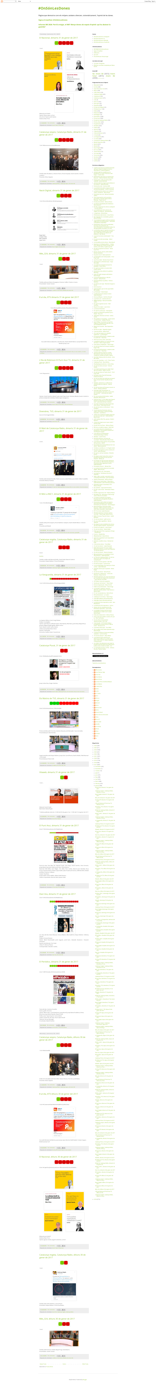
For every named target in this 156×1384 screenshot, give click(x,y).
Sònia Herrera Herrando (102, 714)
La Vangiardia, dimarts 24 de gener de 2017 (105, 1139)
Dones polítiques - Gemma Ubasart (103, 297)
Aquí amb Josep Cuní (99, 89)
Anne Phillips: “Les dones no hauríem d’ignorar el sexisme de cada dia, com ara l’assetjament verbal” (103, 323)
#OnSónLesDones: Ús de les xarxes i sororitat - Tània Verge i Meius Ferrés (103, 513)
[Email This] (58, 123)
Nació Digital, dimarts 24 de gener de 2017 (104, 1154)
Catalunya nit (97, 96)
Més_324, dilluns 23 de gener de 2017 (104, 1189)
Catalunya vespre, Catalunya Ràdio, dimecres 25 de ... (104, 1066)
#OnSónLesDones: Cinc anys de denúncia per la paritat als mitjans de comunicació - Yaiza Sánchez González (104, 578)
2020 (95, 758)
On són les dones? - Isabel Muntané (103, 546)
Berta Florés (99, 679)
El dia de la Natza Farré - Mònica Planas (104, 615)
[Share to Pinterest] (64, 123)
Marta (97, 710)
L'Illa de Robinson (68, 404)
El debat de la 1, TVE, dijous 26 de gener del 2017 (103, 1010)
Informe (96, 129)
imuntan (98, 733)
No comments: (51, 123)
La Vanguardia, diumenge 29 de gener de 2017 (105, 923)
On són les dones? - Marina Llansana (103, 552)
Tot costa (96, 153)
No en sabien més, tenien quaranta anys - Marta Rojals (104, 630)
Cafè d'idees (97, 92)
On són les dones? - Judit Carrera (102, 519)
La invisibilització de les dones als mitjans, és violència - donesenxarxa (103, 210)
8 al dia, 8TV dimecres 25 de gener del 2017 (105, 1069)
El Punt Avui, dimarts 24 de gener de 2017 (104, 1151)
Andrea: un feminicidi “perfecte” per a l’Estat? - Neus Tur (103, 313)
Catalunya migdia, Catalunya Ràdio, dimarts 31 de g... (104, 817)
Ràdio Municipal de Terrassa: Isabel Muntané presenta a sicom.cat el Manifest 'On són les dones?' (104, 549)
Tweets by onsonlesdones (99, 663)
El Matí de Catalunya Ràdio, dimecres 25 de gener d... (104, 1090)
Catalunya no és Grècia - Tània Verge (103, 597)
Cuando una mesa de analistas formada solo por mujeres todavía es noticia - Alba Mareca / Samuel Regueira (104, 169)
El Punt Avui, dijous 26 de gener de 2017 (104, 1049)
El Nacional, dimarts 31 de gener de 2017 (58, 37)
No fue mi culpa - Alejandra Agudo (102, 329)
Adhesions (96, 53)
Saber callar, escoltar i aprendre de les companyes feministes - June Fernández (104, 477)
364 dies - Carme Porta (100, 436)
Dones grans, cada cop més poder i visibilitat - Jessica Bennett (103, 180)
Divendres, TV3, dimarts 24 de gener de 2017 (104, 1144)
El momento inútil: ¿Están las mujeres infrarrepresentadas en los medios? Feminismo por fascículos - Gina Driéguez (104, 503)
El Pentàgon (97, 114)
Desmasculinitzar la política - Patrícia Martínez (103, 281)
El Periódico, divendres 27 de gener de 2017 (105, 1006)
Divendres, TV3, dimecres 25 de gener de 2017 (105, 1097)
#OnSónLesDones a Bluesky (101, 40)
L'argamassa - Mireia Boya (100, 213)
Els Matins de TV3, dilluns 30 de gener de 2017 (104, 876)
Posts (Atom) (49, 1366)
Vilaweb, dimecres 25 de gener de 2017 (103, 1100)
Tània (97, 717)
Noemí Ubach (99, 712)
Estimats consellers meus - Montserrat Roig (103, 541)
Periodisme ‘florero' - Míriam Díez (102, 466)
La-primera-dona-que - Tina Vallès (102, 627)
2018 (95, 762)
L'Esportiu (96, 131)
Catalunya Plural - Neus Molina (101, 362)
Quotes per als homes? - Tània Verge (103, 583)
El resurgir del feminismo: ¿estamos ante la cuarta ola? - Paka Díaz (104, 337)
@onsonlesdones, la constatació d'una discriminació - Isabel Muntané (104, 554)
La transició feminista (99, 309)
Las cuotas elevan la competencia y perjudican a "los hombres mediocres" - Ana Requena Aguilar (104, 430)
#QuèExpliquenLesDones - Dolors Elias (104, 364)
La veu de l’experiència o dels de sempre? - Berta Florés (102, 278)
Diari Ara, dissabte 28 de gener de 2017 (104, 953)
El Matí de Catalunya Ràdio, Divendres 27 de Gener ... (104, 996)
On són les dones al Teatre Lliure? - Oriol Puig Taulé (104, 372)
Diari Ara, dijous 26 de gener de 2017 (104, 1052)
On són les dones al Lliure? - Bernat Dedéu (103, 366)
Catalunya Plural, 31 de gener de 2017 (57, 645)
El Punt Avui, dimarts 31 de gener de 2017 (59, 825)
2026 (95, 745)
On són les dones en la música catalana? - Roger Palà (104, 347)
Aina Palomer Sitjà (100, 672)
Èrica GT (98, 719)
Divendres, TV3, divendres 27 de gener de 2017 (105, 986)
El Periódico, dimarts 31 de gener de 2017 (58, 961)
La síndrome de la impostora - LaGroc (103, 605)
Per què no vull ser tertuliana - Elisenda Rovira (104, 453)
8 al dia (54, 351)
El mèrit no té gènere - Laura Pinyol (102, 527)
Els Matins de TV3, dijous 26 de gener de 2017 (104, 1060)
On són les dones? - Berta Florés (102, 572)
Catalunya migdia (56, 567)
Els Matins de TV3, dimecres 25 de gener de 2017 (103, 1114)
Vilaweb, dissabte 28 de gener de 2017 (105, 933)
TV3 (58, 421)
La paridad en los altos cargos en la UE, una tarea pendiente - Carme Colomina (104, 188)
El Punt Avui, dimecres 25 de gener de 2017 (104, 1104)
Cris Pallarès (99, 684)
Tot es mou (97, 155)
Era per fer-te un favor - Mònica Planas (103, 425)
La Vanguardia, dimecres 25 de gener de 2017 (104, 1086)
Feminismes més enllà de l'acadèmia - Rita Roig (103, 271)
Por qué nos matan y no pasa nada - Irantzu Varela (103, 268)
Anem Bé (54, 818)
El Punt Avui (61, 404)
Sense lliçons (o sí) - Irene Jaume (102, 471)
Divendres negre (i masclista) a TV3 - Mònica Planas (103, 485)
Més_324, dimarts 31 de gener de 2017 (57, 253)
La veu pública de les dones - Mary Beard (104, 242)
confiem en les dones (57, 290)
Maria (97, 705)
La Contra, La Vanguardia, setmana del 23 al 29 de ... (105, 920)
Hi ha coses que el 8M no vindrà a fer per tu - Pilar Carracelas (104, 617)
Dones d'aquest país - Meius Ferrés (103, 585)
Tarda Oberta (97, 151)
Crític (95, 100)
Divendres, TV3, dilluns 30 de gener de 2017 (105, 869)
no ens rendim (77, 351)
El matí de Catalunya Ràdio (58, 487)
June (96, 775)
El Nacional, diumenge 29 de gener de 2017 (104, 904)
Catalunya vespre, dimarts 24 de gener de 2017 (105, 1123)
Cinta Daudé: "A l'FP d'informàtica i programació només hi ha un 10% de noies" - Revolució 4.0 (103, 624)
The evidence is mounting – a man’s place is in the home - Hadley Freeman (104, 319)
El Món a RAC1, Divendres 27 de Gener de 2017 (105, 999)
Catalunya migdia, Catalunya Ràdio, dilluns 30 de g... (104, 851)
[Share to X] (61, 123)
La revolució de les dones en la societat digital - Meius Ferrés (104, 468)
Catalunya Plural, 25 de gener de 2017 (104, 1120)
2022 (95, 754)
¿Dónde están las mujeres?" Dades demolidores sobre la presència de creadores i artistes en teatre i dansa (103, 354)
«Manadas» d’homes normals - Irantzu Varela (103, 316)
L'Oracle (96, 135)
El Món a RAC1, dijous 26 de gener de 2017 (104, 1042)
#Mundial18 (97, 85)
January (97, 785)
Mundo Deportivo (98, 142)
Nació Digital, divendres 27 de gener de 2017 (104, 1003)
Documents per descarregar (101, 56)
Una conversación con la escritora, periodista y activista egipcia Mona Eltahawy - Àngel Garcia (102, 199)
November (98, 768)
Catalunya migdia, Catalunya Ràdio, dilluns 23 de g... (104, 1195)
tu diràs (96, 161)
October (97, 771)
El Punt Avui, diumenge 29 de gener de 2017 (105, 913)
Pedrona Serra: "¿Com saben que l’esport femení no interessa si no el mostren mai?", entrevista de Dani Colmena (104, 401)
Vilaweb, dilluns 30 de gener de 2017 (104, 879)
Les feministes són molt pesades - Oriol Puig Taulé (104, 257)
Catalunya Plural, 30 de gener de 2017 (104, 859)
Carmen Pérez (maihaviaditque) (104, 681)
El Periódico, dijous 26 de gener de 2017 (104, 1055)
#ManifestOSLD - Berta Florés (101, 536)
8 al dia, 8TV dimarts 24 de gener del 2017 (104, 1130)
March (97, 781)
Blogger (85, 1379)
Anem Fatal (55, 125)
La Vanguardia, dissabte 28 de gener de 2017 (104, 927)
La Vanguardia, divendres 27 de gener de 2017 (105, 973)
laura (97, 736)
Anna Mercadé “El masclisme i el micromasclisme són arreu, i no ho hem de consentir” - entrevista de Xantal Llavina (104, 392)
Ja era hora (100, 78)
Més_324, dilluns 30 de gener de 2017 (57, 1318)
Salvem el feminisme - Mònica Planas (103, 479)
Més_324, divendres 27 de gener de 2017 (104, 970)
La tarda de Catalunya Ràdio (101, 140)
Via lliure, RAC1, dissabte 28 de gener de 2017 (104, 939)
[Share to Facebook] (63, 123)
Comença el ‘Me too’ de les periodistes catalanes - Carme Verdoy (104, 633)
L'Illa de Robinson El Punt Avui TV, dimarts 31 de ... (103, 803)
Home (64, 1364)
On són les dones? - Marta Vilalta (102, 529)
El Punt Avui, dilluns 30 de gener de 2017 (104, 885)
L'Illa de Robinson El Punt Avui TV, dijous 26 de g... (103, 1032)
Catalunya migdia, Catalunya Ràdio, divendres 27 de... (104, 966)
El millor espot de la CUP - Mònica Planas (104, 492)
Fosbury (96, 127)
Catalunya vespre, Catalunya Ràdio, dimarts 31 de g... (104, 791)
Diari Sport (96, 103)
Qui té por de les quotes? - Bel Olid (103, 561)
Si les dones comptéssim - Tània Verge (103, 344)
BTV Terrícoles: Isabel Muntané (102, 511)
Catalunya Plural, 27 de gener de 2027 (104, 976)
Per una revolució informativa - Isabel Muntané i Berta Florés (103, 396)
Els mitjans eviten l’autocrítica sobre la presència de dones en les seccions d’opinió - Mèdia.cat (103, 457)
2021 (95, 756)
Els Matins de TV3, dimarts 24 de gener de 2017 (105, 1160)
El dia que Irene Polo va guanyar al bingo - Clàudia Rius (104, 531)
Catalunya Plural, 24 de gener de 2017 (104, 1142)
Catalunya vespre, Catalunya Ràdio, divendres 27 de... (104, 963)
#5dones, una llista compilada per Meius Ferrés (104, 66)
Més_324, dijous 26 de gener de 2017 (104, 1030)
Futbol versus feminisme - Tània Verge (103, 586)
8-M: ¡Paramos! (97, 287)
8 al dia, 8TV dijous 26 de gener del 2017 (104, 1013)
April (96, 779)
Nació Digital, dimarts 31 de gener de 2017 (59, 190)
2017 (95, 764)
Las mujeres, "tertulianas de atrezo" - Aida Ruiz (103, 473)
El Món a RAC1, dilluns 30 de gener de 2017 (104, 865)
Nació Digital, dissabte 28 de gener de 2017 (105, 946)
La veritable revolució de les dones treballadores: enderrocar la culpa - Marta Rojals (103, 612)
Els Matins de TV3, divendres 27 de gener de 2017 (104, 989)
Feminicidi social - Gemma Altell (102, 186)
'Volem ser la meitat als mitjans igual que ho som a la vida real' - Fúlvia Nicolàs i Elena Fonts (104, 416)
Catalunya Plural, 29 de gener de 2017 (104, 907)
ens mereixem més (68, 351)
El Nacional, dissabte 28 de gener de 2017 (104, 942)
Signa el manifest (98, 51)
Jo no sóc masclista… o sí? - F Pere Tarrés (104, 360)
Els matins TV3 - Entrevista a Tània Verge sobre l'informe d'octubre (104, 495)
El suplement (97, 124)
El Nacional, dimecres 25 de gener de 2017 (104, 1083)
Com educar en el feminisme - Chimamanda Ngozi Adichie (101, 434)
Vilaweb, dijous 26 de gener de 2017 (104, 1063)
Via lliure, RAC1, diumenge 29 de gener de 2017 (105, 894)
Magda (97, 700)
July (96, 773)
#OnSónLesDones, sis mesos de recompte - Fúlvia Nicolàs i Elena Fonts (103, 439)
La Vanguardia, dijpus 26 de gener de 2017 (104, 1036)
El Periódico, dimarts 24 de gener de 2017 (104, 1172)
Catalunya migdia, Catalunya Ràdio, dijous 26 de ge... (104, 1027)
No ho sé (96, 149)
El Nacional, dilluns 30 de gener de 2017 (58, 1156)
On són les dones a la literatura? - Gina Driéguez (103, 407)
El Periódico (55, 1027)
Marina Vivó (99, 707)
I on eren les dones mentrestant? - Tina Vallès (104, 236)
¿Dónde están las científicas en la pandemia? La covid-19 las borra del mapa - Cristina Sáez (103, 173)
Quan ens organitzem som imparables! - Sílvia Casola (104, 538)
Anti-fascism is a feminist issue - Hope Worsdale (103, 262)
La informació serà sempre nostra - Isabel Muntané (103, 294)
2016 (95, 1199)
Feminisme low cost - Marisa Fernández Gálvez (104, 194)
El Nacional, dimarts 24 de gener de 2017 (104, 1126)
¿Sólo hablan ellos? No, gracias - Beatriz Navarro (104, 419)
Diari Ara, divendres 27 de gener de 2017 (104, 982)
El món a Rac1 (55, 532)
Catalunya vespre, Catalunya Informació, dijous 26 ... (102, 1023)
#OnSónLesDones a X (99, 38)
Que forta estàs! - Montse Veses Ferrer (103, 260)
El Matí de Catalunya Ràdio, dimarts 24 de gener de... (105, 1163)
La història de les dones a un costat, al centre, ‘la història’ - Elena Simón (103, 191)
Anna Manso (99, 677)
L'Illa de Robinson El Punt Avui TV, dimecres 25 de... (103, 1080)
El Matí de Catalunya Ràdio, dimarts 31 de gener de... (105, 810)
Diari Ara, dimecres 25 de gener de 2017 (104, 1107)
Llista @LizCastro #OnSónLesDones (103, 600)
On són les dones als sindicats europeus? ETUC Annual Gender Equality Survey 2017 (104, 380)
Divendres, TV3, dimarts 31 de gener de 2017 (60, 411)
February (97, 783)
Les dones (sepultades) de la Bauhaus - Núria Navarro (104, 204)
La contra (96, 138)
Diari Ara (54, 954)
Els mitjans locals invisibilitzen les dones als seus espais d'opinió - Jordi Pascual (104, 524)
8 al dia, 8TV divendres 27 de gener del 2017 (105, 960)
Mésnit (95, 146)
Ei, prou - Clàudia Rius (99, 534)
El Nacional (60, 125)
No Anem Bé (72, 183)
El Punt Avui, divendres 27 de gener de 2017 (105, 979)
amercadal (98, 721)
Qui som (96, 54)
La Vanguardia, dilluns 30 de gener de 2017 (104, 872)
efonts (97, 729)
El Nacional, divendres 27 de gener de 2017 (104, 956)
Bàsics (95, 90)
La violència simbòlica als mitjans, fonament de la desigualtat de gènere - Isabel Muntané (104, 499)
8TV (57, 351)
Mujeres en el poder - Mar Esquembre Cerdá (103, 327)
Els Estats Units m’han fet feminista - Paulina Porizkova (103, 375)
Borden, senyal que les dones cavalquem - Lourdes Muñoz (104, 207)
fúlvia (97, 731)
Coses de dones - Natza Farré (101, 331)
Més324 (65, 290)
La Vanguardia (61, 638)
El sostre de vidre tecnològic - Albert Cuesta (103, 239)
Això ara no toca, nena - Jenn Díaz (102, 339)
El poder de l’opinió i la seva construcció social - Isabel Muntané (104, 450)
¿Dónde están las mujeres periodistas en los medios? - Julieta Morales (104, 183)
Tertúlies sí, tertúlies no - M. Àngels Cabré (104, 448)
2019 (95, 760)
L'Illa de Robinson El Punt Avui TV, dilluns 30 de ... (103, 856)
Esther (97, 689)
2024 (95, 750)
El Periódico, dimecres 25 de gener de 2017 (105, 1117)
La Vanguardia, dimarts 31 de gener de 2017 (60, 574)
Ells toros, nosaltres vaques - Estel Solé (103, 427)
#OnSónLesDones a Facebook (101, 42)
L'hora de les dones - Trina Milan (102, 544)
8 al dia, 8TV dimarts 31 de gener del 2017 (59, 297)
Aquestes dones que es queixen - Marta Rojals (104, 569)
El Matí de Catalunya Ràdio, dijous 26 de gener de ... (104, 1039)
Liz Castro (98, 693)
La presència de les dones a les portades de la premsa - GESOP (104, 442)
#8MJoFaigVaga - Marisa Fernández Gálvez (103, 301)
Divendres (54, 421)
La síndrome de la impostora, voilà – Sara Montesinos (104, 603)
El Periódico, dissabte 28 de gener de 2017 (104, 936)
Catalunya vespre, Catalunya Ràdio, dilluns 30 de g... (104, 841)
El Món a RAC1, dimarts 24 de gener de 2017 (105, 1167)
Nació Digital (55, 246)
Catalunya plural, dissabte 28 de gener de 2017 (105, 930)
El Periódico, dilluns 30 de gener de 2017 (104, 888)
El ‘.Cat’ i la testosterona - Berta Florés (103, 593)
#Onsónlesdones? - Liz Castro (101, 595)
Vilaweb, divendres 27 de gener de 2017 (104, 992)
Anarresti (98, 674)
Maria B (97, 703)
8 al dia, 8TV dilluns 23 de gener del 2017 (104, 1176)
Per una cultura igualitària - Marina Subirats (102, 521)
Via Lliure (96, 157)
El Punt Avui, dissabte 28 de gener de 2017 (104, 949)
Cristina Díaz (99, 686)
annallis (97, 724)
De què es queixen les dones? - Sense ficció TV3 (103, 249)
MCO (97, 696)
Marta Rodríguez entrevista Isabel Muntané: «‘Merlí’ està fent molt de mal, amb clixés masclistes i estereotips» (104, 508)
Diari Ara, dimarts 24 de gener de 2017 (105, 1170)
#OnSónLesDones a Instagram (101, 36)
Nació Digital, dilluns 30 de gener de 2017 (104, 881)
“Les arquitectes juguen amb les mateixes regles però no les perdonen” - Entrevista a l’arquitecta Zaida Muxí (104, 221)
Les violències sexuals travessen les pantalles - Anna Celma (103, 265)
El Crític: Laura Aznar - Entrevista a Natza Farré (104, 490)
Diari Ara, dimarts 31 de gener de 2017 (57, 894)
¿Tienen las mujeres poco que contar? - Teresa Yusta (104, 422)
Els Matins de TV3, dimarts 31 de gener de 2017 (61, 698)
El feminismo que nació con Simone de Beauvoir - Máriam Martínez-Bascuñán (103, 177)
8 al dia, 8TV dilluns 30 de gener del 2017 (58, 1093)
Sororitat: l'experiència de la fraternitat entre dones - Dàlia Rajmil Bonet (104, 404)
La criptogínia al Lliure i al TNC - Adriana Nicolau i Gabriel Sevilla (104, 648)
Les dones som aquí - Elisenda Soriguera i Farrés (104, 284)
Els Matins (54, 765)
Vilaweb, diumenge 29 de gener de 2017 (104, 900)
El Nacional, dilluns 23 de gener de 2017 (104, 1186)
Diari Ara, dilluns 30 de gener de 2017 (104, 891)
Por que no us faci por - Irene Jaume (103, 310)
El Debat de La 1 (98, 109)
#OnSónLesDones (54, 8)
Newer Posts (43, 1364)
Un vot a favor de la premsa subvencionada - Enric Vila (101, 620)
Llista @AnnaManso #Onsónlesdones (103, 598)
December (98, 766)
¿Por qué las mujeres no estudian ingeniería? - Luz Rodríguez (102, 333)
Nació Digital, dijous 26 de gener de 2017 (104, 1020)
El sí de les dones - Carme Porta (102, 563)
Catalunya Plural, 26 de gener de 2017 (104, 1058)
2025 (95, 747)
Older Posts (85, 1364)
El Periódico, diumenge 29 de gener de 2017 (105, 897)
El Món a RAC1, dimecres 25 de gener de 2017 (104, 1093)
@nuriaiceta (99, 670)
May (96, 777)
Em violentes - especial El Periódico (103, 487)
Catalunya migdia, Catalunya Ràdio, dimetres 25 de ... (104, 1073)
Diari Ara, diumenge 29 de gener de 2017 (104, 916)
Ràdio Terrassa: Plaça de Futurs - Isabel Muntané (104, 516)
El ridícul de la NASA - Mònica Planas (103, 202)
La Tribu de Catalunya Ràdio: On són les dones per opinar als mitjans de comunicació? (104, 558)
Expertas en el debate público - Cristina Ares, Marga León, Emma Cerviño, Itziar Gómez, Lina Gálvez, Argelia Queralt (104, 245)
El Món (95, 111)
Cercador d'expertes (99, 63)
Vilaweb (59, 818)
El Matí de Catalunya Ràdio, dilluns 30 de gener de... (104, 862)
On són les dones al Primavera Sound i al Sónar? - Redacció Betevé (104, 388)
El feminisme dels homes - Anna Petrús (103, 215)
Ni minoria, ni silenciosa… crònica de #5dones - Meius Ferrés (103, 574)
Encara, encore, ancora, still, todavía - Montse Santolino (103, 252)
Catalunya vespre (64, 183)
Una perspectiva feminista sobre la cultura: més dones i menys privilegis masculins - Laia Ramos (103, 411)
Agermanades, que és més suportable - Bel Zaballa (104, 289)
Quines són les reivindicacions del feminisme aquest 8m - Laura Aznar (103, 608)
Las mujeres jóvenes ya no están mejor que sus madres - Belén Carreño (104, 369)
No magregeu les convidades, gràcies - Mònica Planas (104, 217)
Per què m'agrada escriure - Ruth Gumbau (102, 304)
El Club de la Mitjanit (99, 107)
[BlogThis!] (59, 123)
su (96, 738)
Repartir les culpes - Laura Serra (102, 307)
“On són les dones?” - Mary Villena (102, 635)
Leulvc (97, 691)
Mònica (97, 698)
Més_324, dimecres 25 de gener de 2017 (104, 1076)
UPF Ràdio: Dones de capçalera (102, 581)
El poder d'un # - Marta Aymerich (102, 255)
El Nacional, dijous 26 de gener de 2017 (103, 1016)
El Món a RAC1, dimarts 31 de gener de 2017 (60, 494)
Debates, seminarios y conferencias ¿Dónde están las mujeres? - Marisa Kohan (103, 384)
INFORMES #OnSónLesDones (101, 49)
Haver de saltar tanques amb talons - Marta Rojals (103, 275)
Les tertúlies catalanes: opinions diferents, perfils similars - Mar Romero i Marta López (104, 590)
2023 (95, 752)
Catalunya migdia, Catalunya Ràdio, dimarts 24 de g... (104, 1148)
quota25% (77, 532)
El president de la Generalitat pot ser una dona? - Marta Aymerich (104, 445)
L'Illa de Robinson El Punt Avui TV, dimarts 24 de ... (103, 1135)
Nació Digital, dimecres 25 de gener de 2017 (105, 1110)
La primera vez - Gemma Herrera (102, 299)
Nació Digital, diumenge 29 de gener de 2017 (104, 909)
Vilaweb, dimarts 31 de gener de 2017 (57, 772)
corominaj (98, 726)
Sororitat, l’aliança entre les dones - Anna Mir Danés (104, 357)
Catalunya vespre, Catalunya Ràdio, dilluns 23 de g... (104, 1179)
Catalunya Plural (62, 691)
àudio (41, 556)
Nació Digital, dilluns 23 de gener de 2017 (104, 1183)
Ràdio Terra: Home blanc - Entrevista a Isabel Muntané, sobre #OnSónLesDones (104, 482)
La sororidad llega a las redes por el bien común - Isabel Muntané (104, 566)
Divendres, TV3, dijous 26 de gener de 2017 (105, 1046)
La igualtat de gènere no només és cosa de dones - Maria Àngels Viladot (104, 342)
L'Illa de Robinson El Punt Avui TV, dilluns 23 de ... (103, 1192)
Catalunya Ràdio (56, 183)
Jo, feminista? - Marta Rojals (101, 292)
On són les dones (84, 487)
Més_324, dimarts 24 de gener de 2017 (105, 1133)
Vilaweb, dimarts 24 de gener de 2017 (104, 1157)
